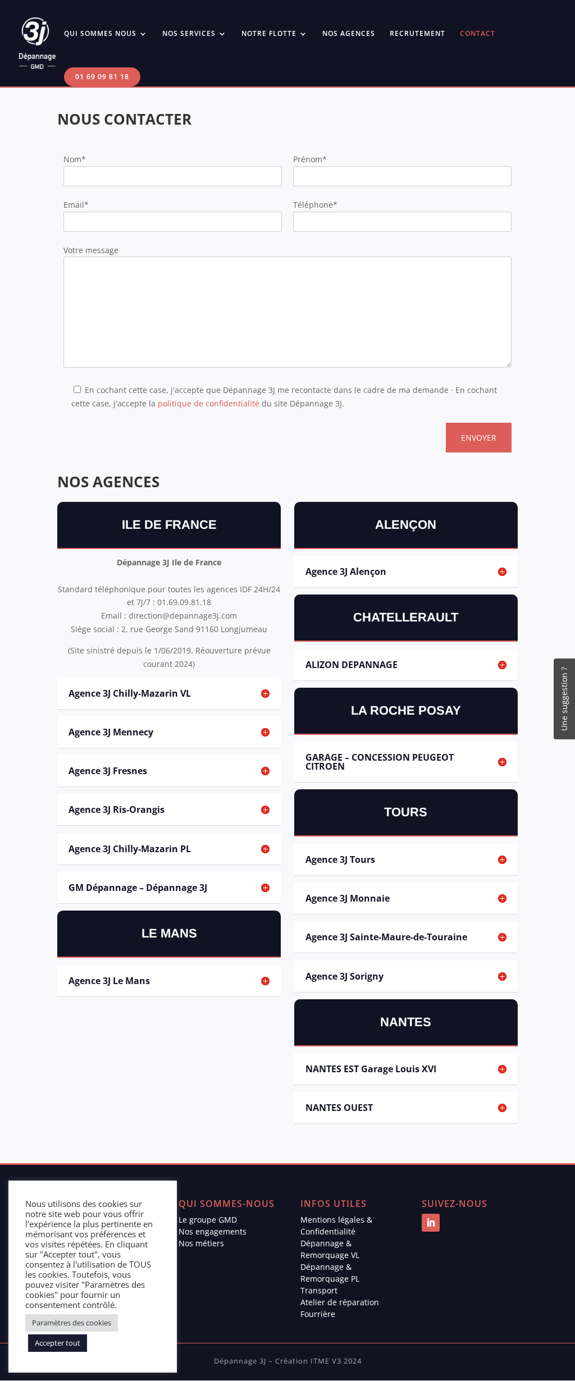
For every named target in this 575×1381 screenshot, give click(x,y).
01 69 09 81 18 (102, 76)
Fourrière (317, 1314)
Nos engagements (213, 1231)
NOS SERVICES (189, 34)
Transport (318, 1290)
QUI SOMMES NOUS (100, 34)
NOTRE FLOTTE (268, 34)
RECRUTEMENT (417, 34)
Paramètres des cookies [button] (71, 1323)
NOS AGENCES (348, 34)
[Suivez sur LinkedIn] (431, 1223)
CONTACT (477, 34)
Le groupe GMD (208, 1219)
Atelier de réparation (339, 1302)
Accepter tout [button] (57, 1343)
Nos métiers (201, 1243)
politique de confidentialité (208, 403)
